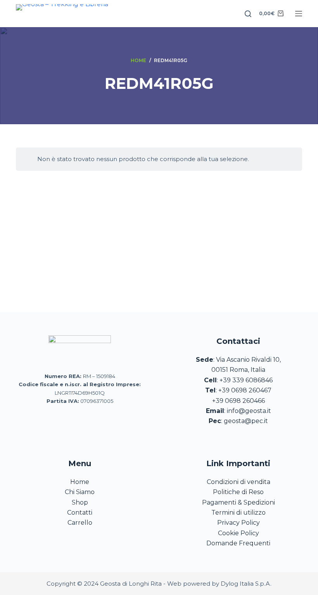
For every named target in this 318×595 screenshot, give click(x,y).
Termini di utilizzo (238, 512)
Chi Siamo (80, 492)
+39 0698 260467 (244, 390)
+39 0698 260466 (238, 400)
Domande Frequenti (238, 543)
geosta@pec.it (246, 421)
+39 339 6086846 (246, 380)
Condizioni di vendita (238, 482)
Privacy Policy (238, 522)
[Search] (248, 13)
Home (79, 482)
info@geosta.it (249, 411)
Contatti (79, 512)
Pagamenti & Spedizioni (238, 502)
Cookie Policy (238, 533)
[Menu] (298, 13)
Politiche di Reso (238, 492)
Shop (80, 502)
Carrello (79, 522)
